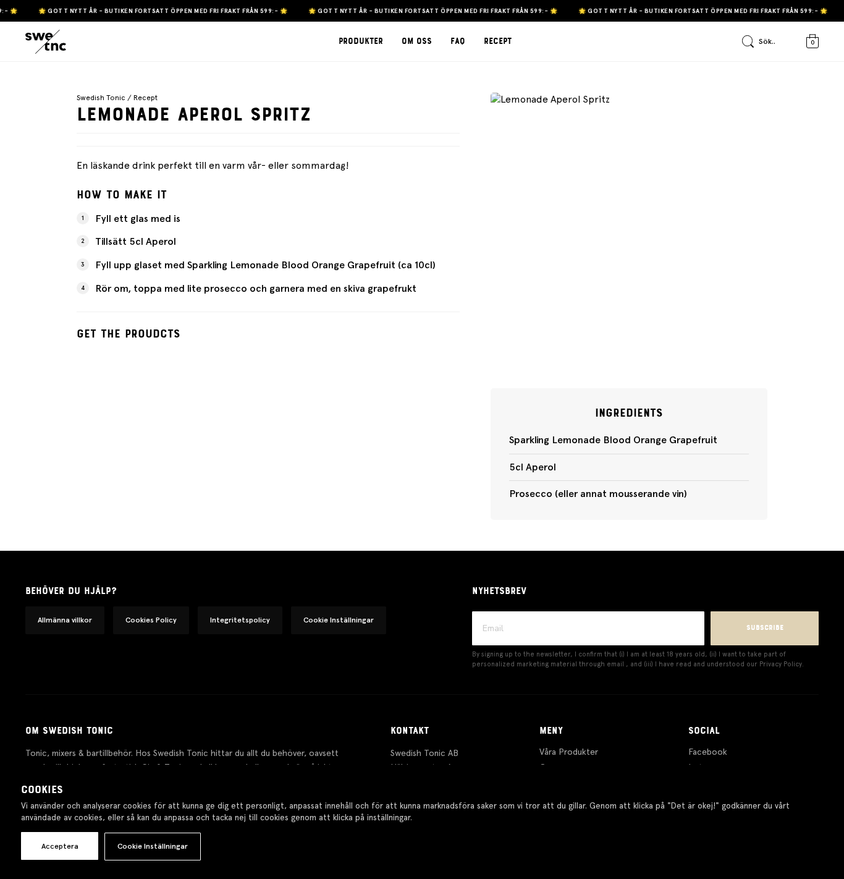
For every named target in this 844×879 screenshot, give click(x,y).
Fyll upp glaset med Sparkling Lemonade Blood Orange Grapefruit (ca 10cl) (265, 265)
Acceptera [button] (59, 846)
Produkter (361, 41)
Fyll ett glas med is (137, 218)
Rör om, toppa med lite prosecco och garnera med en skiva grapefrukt (255, 288)
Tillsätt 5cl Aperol (135, 241)
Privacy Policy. (781, 664)
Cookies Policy (151, 620)
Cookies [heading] (42, 790)
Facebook (707, 752)
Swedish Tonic (101, 97)
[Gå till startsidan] (45, 42)
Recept (498, 41)
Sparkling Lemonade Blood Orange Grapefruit (613, 440)
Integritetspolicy (240, 620)
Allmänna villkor (65, 620)
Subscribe (764, 627)
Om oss (417, 41)
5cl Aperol (532, 467)
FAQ (457, 41)
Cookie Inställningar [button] (338, 620)
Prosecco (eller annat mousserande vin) (598, 493)
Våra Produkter (568, 752)
